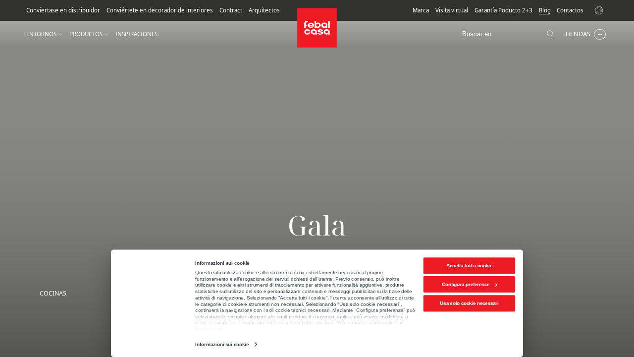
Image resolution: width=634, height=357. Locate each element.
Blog (545, 10)
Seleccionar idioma (600, 10)
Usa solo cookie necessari (469, 303)
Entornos (41, 34)
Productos (86, 34)
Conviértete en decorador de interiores (159, 10)
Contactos (570, 10)
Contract (230, 10)
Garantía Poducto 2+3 (503, 10)
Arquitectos (264, 10)
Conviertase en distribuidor (63, 10)
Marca (421, 10)
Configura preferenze (466, 284)
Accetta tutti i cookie (469, 265)
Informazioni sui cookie (221, 344)
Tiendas (577, 33)
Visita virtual (451, 10)
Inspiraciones (136, 34)
